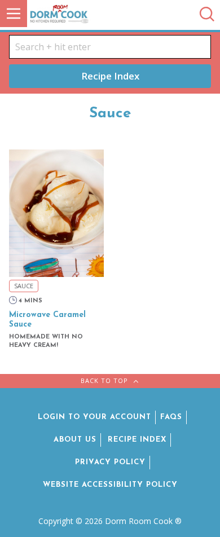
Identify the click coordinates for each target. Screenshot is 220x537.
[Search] (207, 15)
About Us (75, 439)
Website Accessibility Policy (110, 484)
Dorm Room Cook (86, 14)
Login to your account (94, 417)
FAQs (171, 417)
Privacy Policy (110, 462)
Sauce (23, 285)
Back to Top (105, 380)
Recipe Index (110, 75)
